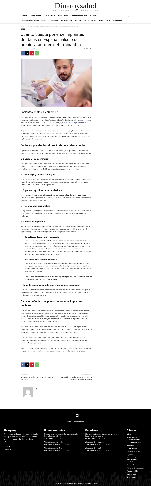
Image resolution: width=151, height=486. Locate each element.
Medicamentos (49, 439)
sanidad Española (79, 16)
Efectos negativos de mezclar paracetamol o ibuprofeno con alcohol (61, 435)
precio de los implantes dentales (75, 123)
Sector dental (63, 16)
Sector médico (35, 16)
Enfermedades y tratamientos (34, 21)
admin (25, 49)
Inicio (24, 16)
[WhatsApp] (37, 53)
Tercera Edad (104, 21)
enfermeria (50, 16)
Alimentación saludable (71, 21)
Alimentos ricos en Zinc (53, 448)
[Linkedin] (77, 415)
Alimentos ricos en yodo (53, 442)
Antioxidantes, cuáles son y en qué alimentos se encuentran (37, 378)
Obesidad (54, 21)
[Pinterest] (32, 53)
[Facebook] (23, 53)
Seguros (93, 16)
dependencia (118, 21)
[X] (27, 53)
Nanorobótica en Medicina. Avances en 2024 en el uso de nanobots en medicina (76, 378)
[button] (127, 16)
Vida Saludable (90, 21)
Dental (27, 26)
